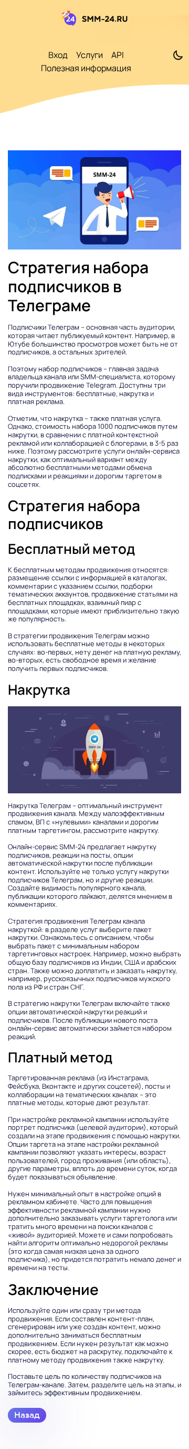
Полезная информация (86, 68)
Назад (27, 1415)
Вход (58, 55)
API (117, 55)
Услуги (89, 55)
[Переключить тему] (178, 55)
